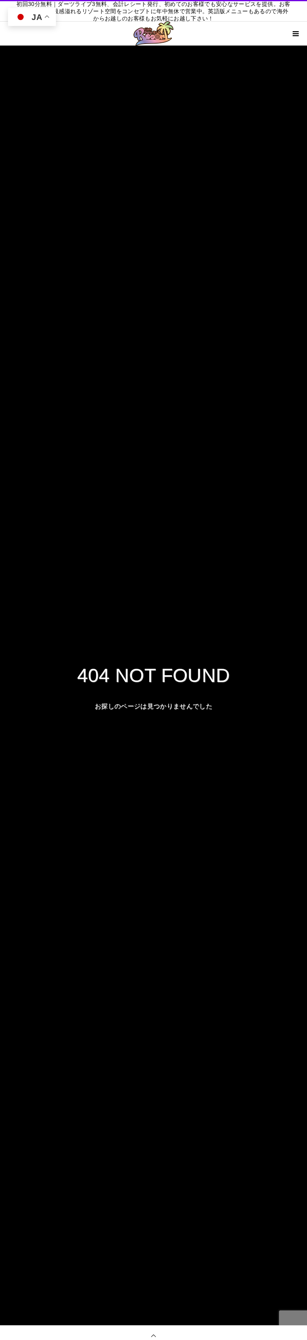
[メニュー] (295, 34)
